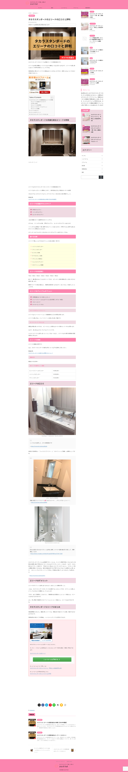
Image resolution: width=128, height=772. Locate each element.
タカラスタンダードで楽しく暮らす (66, 764)
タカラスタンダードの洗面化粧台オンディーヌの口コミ (52, 735)
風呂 (52, 7)
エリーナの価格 (36, 108)
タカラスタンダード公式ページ (38, 653)
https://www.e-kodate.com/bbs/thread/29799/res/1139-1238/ (46, 553)
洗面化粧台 (87, 7)
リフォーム (75, 7)
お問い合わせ (69, 761)
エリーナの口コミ (34, 110)
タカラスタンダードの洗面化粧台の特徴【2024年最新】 (42, 199)
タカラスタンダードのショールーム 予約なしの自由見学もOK (46, 668)
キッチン (40, 7)
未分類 (83, 165)
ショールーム (64, 7)
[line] (54, 705)
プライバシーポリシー (60, 761)
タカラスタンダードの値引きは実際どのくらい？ (40, 353)
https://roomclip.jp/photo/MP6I (39, 502)
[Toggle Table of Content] (51, 97)
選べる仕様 (35, 103)
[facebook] (42, 705)
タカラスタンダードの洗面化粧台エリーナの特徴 (41, 99)
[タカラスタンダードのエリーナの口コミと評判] (46, 705)
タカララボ (34, 4)
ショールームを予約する (51, 659)
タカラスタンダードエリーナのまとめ (39, 114)
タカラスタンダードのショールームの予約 (40, 673)
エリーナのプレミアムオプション (40, 106)
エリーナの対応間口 (37, 105)
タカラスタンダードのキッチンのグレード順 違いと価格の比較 (96, 15)
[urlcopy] (65, 705)
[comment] (61, 705)
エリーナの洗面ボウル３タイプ (39, 101)
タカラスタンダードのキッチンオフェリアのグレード (96, 139)
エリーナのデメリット (35, 112)
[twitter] (39, 705)
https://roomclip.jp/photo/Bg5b (39, 446)
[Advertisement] (52, 174)
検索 (101, 177)
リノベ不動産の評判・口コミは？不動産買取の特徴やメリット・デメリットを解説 (96, 39)
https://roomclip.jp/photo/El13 (37, 575)
